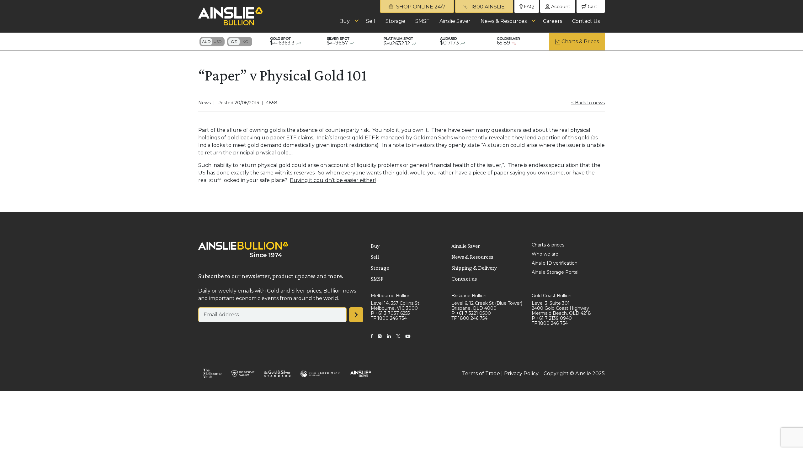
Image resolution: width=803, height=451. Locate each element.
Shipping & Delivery (474, 268)
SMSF (422, 21)
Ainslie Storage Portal (555, 272)
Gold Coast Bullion (552, 295)
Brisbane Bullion (469, 295)
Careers (552, 21)
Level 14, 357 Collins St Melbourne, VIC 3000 (395, 306)
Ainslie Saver (455, 21)
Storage (395, 21)
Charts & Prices (580, 41)
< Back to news (588, 103)
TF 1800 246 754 (389, 318)
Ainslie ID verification (554, 263)
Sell (370, 21)
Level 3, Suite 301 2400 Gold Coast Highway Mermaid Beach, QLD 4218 (561, 308)
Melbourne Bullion (391, 295)
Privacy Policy (521, 373)
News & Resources (504, 21)
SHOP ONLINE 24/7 (420, 7)
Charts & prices (548, 245)
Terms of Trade (481, 373)
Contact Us (586, 21)
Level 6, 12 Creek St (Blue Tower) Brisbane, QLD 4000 (486, 306)
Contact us (464, 279)
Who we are (545, 254)
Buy (344, 21)
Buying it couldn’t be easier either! (333, 180)
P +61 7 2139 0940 (552, 318)
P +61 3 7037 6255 (390, 313)
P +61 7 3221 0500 (471, 313)
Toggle (212, 41)
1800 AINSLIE (487, 7)
